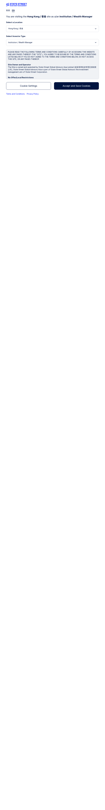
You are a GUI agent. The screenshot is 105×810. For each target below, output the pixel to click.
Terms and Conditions (15, 94)
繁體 (8, 10)
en (13, 10)
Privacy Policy (33, 94)
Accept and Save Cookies (76, 85)
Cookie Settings (28, 85)
